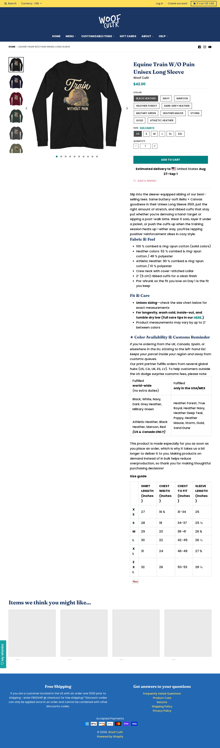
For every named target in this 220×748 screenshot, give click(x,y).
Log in (159, 3)
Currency (26, 3)
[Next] (127, 108)
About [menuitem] (146, 36)
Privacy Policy (162, 711)
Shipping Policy (162, 706)
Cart (205, 3)
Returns (162, 702)
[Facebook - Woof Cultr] (199, 46)
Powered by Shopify (110, 737)
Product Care (162, 698)
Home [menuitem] (56, 36)
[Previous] (27, 108)
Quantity (139, 141)
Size (143, 127)
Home (12, 46)
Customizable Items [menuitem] (96, 36)
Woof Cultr (141, 78)
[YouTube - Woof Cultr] (209, 46)
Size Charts (147, 127)
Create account (177, 3)
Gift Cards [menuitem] (128, 36)
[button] (144, 180)
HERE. (198, 317)
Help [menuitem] (162, 36)
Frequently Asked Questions (162, 694)
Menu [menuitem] (70, 36)
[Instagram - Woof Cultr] (204, 46)
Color (137, 92)
